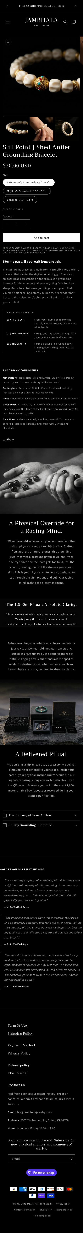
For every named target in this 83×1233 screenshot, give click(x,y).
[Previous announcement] (7, 6)
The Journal (18, 1073)
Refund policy (19, 1065)
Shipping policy (43, 1215)
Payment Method (21, 1045)
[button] (7, 22)
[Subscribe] (71, 1158)
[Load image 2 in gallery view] (41, 129)
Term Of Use (17, 1025)
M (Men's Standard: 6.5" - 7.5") (27, 191)
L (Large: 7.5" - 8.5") (20, 199)
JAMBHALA (26, 1203)
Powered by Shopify (42, 1203)
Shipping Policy (20, 1033)
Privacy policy (63, 1203)
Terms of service (64, 1209)
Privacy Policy (19, 1053)
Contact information (24, 1209)
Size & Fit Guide (13, 209)
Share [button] (10, 439)
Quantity (8, 216)
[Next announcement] (76, 6)
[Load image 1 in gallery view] (16, 129)
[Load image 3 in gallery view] (67, 129)
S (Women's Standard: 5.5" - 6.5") (29, 182)
